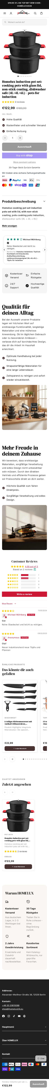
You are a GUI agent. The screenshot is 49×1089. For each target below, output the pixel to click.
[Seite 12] (46, 759)
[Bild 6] (27, 76)
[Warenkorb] (41, 13)
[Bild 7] (29, 76)
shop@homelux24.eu (12, 1009)
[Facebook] (3, 1016)
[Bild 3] (21, 76)
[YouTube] (19, 1016)
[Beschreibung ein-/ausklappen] (44, 201)
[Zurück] (5, 759)
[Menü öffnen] (4, 13)
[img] (8, 611)
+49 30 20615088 (10, 1005)
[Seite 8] (38, 759)
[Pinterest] (24, 1016)
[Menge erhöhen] (20, 138)
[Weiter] (12, 759)
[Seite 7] (35, 759)
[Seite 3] (27, 759)
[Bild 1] (18, 76)
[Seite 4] (29, 759)
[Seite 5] (31, 759)
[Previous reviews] (4, 249)
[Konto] (11, 13)
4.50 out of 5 (31, 566)
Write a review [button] (24, 594)
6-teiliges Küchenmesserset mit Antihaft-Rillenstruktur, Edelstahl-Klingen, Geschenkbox (19, 722)
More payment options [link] (24, 162)
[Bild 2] (19, 76)
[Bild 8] (30, 76)
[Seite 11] (44, 759)
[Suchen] (35, 13)
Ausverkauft (38, 1084)
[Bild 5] (25, 76)
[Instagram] (8, 1016)
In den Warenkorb (20, 748)
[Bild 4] (23, 76)
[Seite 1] (23, 759)
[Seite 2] (25, 759)
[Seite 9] (40, 759)
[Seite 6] (33, 759)
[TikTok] (14, 1016)
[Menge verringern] (5, 138)
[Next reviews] (45, 249)
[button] (8, 102)
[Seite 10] (42, 759)
